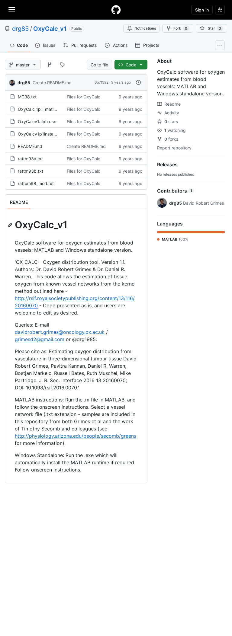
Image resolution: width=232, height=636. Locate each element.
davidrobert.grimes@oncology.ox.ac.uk (60, 332)
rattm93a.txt (30, 158)
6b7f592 (101, 82)
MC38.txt (27, 96)
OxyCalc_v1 (50, 28)
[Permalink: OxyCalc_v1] (10, 225)
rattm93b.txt (30, 171)
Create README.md (52, 82)
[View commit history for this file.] (138, 82)
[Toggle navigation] (11, 9)
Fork (180, 28)
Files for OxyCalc (83, 96)
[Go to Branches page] (49, 64)
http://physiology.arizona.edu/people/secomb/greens (75, 436)
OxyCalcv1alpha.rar (37, 121)
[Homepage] (116, 9)
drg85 (20, 28)
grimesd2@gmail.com (39, 339)
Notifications (145, 28)
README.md (30, 146)
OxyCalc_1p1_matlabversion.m (48, 109)
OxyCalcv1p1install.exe (41, 133)
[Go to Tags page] (62, 64)
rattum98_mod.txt (36, 183)
